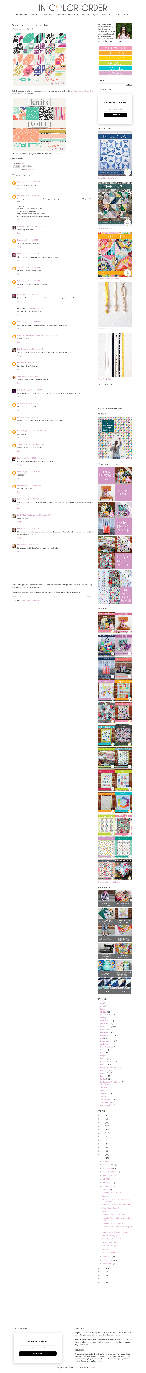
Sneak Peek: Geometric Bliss (112, 1239)
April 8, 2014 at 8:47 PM (32, 281)
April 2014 (107, 1190)
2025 (103, 1119)
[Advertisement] (115, 1300)
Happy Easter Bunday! (110, 1208)
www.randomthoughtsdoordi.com (28, 335)
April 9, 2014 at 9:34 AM (35, 458)
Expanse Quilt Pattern (106, 228)
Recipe (103, 1076)
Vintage (103, 1096)
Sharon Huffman (22, 444)
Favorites (105, 1196)
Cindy (19, 417)
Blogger (94, 1367)
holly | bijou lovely (23, 499)
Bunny (102, 1009)
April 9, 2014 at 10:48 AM (38, 499)
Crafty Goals (105, 1021)
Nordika (103, 1064)
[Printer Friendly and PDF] (16, 167)
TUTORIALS (34, 15)
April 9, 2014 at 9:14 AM (37, 444)
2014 (103, 1158)
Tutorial (103, 1094)
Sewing (103, 1079)
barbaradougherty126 (24, 431)
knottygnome (21, 458)
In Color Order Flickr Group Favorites (116, 1232)
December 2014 (109, 1161)
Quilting (103, 1073)
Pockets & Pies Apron (110, 1242)
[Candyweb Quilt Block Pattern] (115, 276)
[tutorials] (115, 55)
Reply (19, 188)
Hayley (19, 240)
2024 (103, 1123)
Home (53, 596)
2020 (103, 1137)
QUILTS (95, 15)
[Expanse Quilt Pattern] (115, 226)
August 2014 (108, 1175)
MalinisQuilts (21, 226)
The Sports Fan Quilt (110, 1246)
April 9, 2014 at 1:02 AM (35, 349)
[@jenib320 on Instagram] (115, 60)
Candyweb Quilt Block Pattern (109, 279)
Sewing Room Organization (110, 1082)
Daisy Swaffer (22, 390)
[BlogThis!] (24, 166)
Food (102, 1038)
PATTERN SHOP (21, 15)
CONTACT (126, 15)
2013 (103, 1268)
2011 (103, 1275)
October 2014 (108, 1168)
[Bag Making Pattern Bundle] (115, 535)
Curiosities (104, 1024)
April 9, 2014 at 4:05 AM (35, 390)
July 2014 (106, 1179)
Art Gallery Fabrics (77, 91)
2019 (103, 1140)
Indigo (102, 1056)
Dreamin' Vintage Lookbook (112, 1223)
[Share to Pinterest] (31, 166)
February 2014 (108, 1260)
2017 (103, 1147)
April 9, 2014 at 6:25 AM (30, 403)
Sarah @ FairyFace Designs (26, 515)
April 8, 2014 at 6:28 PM (35, 226)
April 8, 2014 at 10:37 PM (34, 308)
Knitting (103, 1059)
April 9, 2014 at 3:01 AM (29, 363)
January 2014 (108, 1264)
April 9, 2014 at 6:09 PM (44, 515)
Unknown (20, 182)
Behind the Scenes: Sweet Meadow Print (117, 1205)
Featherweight (106, 1035)
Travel (102, 1091)
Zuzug (19, 376)
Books (102, 1006)
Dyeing (103, 1029)
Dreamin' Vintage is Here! (112, 1193)
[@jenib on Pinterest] (115, 65)
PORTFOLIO (106, 15)
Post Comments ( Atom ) (31, 600)
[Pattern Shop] (115, 49)
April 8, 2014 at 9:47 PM (31, 294)
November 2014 (109, 1165)
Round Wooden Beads (106, 329)
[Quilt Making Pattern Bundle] (115, 569)
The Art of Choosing (107, 1085)
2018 (103, 1144)
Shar (18, 545)
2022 (103, 1130)
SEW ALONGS (47, 15)
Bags (102, 1003)
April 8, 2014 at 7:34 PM (32, 267)
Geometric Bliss (29, 169)
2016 (103, 1151)
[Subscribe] (115, 75)
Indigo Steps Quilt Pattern (108, 178)
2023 (103, 1126)
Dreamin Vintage (106, 1027)
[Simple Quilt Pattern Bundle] (115, 603)
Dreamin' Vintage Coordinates (113, 1215)
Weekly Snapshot (108, 1252)
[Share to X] (26, 166)
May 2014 (107, 1186)
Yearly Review (105, 1102)
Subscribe (115, 115)
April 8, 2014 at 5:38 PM (32, 182)
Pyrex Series (105, 1070)
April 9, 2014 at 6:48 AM (30, 417)
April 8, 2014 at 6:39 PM (30, 240)
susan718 (20, 267)
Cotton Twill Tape (104, 379)
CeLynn (19, 294)
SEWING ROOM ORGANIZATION (67, 15)
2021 (103, 1133)
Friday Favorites (106, 1041)
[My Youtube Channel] (115, 70)
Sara (18, 363)
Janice (19, 403)
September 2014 (109, 1172)
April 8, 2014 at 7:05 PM (31, 254)
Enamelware (105, 1032)
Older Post (89, 596)
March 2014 (107, 1257)
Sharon (19, 528)
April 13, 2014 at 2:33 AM (29, 545)
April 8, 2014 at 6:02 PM (32, 195)
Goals (102, 1050)
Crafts (102, 1018)
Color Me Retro (106, 1015)
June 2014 (107, 1183)
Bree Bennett (21, 349)
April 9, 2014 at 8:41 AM (41, 431)
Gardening (104, 1044)
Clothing (103, 1012)
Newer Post (17, 596)
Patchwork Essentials (108, 1067)
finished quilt (105, 1105)
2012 (103, 1272)
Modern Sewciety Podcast (111, 1236)
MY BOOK (85, 15)
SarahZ (19, 254)
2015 (103, 1155)
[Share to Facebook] (29, 166)
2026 (103, 1115)
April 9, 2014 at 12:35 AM (49, 335)
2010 (103, 1279)
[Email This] (22, 166)
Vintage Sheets (106, 1099)
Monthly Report (106, 1061)
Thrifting (104, 1088)
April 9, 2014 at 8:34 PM (31, 528)
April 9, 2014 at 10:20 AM (32, 485)
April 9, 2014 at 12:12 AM (32, 322)
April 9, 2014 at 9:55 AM (32, 472)
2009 (103, 1282)
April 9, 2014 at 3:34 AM (30, 376)
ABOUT (116, 15)
